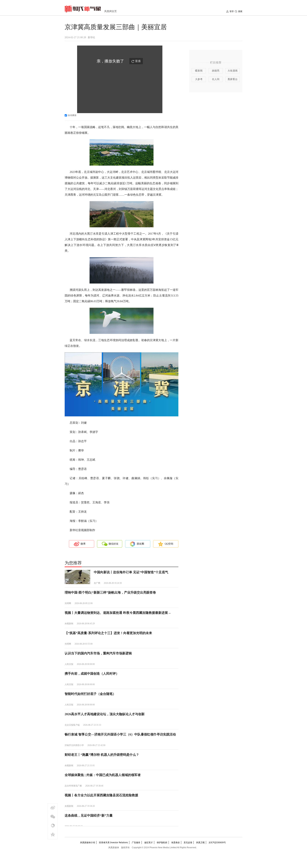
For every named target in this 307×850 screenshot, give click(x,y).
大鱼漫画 (233, 70)
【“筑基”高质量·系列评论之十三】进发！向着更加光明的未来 (108, 633)
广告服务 (136, 842)
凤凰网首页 (110, 11)
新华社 (91, 37)
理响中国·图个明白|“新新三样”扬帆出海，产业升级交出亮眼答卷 (110, 592)
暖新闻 (199, 70)
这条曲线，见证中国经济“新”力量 (89, 815)
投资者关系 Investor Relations (113, 842)
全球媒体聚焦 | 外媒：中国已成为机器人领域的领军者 (103, 775)
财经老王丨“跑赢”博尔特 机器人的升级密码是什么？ (102, 754)
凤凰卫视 (200, 842)
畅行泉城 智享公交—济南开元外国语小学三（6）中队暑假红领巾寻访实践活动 (120, 734)
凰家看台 (233, 79)
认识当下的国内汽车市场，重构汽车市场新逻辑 (98, 653)
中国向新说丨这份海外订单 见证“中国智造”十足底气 (131, 572)
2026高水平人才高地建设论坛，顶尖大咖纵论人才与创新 (105, 714)
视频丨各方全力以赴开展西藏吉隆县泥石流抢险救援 (101, 795)
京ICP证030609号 (217, 842)
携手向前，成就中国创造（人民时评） (92, 673)
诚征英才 (148, 842)
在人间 (215, 79)
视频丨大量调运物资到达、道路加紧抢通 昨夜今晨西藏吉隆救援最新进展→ (118, 613)
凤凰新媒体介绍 (87, 842)
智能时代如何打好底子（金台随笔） (90, 694)
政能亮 (215, 70)
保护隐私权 (162, 842)
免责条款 (175, 842)
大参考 (199, 79)
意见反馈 (188, 842)
